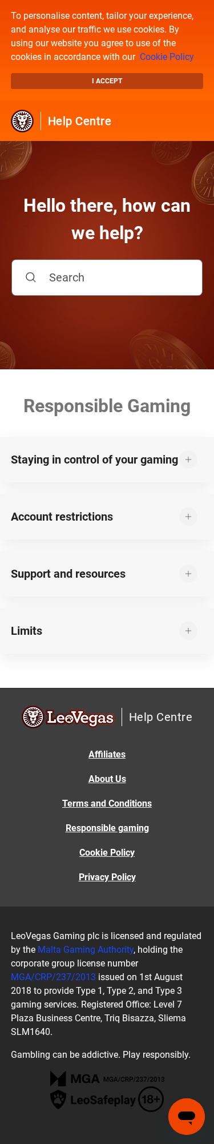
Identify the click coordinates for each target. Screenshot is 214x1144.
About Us (107, 779)
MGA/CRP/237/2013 (53, 977)
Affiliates (107, 754)
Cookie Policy (167, 56)
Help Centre (80, 121)
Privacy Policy (107, 877)
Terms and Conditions (107, 803)
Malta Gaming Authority (86, 949)
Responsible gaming (107, 828)
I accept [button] (107, 81)
